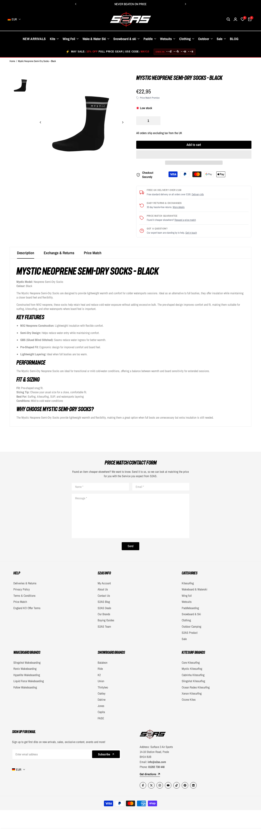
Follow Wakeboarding (25, 687)
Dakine (101, 699)
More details (179, 207)
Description (25, 252)
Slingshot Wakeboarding (27, 662)
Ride (100, 669)
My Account (104, 583)
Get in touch (191, 232)
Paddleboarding (190, 608)
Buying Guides (106, 620)
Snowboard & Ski (191, 614)
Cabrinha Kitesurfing (193, 675)
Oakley (101, 693)
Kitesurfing (188, 583)
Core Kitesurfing (191, 662)
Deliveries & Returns (24, 583)
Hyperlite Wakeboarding (26, 675)
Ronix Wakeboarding (24, 669)
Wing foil (187, 595)
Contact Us (104, 595)
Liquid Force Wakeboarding (28, 681)
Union (101, 681)
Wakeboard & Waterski (194, 589)
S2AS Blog (104, 602)
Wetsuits (187, 602)
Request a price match (185, 220)
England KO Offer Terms (27, 608)
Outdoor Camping (191, 626)
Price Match (92, 252)
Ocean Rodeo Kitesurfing (196, 687)
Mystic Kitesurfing (192, 669)
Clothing (186, 620)
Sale (184, 639)
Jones (101, 706)
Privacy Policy (21, 589)
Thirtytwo (103, 687)
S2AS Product (190, 632)
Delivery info (198, 194)
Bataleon (102, 662)
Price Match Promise (150, 97)
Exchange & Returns (59, 252)
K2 (99, 675)
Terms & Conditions (24, 595)
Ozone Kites (189, 699)
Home (12, 61)
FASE (101, 718)
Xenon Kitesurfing (192, 693)
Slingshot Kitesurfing (193, 681)
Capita (101, 712)
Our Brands (104, 614)
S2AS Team (104, 626)
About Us (103, 589)
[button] (193, 154)
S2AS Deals (104, 608)
